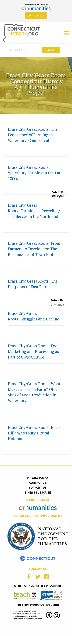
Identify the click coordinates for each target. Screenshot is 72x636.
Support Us (37, 488)
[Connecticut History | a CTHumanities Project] (21, 33)
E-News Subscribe (38, 492)
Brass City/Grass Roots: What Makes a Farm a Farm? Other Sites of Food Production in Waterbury (34, 392)
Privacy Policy (38, 478)
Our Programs (36, 15)
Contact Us (37, 483)
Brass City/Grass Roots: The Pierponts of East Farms (32, 283)
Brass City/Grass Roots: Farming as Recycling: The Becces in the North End (34, 210)
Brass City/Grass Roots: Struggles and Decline (33, 316)
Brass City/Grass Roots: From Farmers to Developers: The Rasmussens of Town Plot (34, 248)
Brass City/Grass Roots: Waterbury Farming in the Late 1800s (35, 173)
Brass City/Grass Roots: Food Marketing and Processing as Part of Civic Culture (34, 351)
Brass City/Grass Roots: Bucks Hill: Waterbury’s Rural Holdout (34, 433)
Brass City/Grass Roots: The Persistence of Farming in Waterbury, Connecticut (32, 134)
